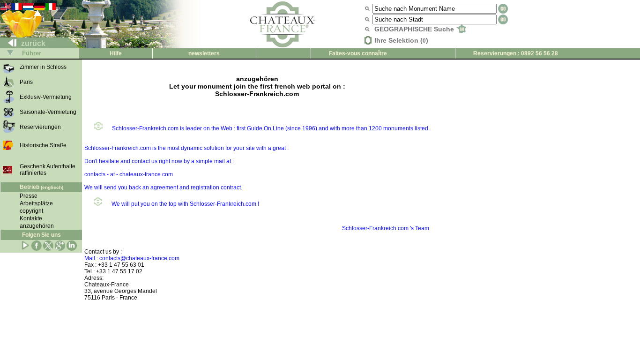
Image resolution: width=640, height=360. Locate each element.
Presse (28, 196)
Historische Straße (43, 145)
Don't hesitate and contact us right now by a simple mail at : (159, 161)
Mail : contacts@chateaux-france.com (131, 258)
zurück (32, 43)
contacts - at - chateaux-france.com (128, 174)
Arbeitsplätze (36, 203)
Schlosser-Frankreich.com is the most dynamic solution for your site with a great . (186, 148)
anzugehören (37, 226)
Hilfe (116, 53)
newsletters (204, 53)
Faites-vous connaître (358, 53)
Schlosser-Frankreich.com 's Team (385, 228)
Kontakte (31, 218)
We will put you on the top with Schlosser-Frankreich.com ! (185, 204)
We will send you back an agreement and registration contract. (163, 187)
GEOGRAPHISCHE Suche (415, 29)
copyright (31, 211)
